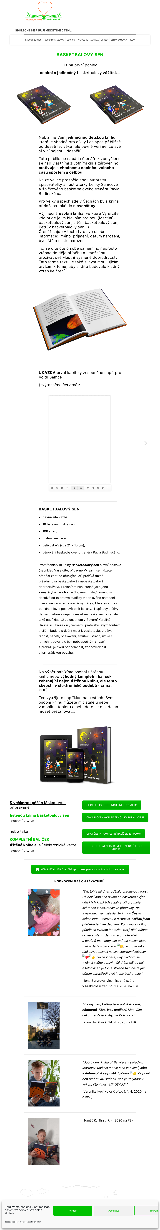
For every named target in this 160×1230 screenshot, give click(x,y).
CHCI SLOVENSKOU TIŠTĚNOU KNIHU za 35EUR (115, 817)
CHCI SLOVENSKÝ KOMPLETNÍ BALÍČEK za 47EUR (116, 847)
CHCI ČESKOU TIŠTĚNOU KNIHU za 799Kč (111, 805)
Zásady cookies (12, 1222)
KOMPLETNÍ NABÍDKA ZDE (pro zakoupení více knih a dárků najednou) (83, 869)
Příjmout (72, 1210)
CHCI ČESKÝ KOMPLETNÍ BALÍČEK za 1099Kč (113, 833)
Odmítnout (113, 1210)
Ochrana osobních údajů (30, 1222)
